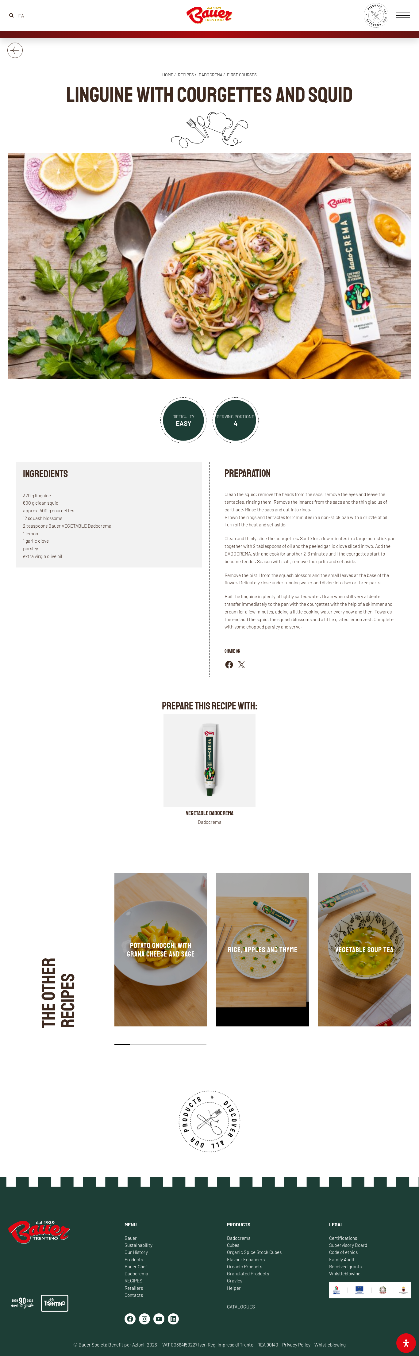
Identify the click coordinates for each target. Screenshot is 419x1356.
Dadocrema (210, 74)
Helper (234, 1288)
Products (134, 1259)
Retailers (134, 1288)
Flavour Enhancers (246, 1259)
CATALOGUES (241, 1306)
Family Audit (342, 1259)
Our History (136, 1252)
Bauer (131, 1238)
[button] (122, 1044)
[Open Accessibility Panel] (406, 1343)
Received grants (345, 1266)
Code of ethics (343, 1252)
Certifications (343, 1238)
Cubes (233, 1245)
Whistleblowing (344, 1273)
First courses (242, 74)
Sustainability (138, 1245)
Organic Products (244, 1266)
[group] (160, 949)
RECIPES (133, 1280)
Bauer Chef (136, 1266)
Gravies (234, 1280)
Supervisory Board (348, 1245)
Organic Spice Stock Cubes (254, 1252)
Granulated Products (248, 1273)
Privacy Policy (296, 1344)
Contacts (134, 1295)
